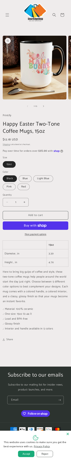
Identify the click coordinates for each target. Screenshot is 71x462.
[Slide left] (27, 106)
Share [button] (9, 339)
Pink (9, 187)
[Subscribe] (60, 400)
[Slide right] (44, 106)
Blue (25, 178)
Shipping (6, 144)
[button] (7, 15)
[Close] (68, 434)
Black (10, 178)
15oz (9, 164)
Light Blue (43, 178)
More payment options (35, 234)
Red (23, 187)
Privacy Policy (42, 446)
